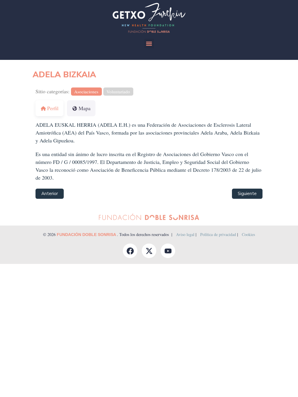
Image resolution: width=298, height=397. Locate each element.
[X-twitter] (149, 251)
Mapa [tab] (85, 108)
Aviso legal (185, 234)
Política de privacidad (218, 234)
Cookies (248, 234)
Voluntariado (118, 91)
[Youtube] (168, 251)
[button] (149, 43)
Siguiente (247, 193)
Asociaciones (86, 91)
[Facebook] (130, 251)
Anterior (49, 193)
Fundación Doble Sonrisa (87, 234)
